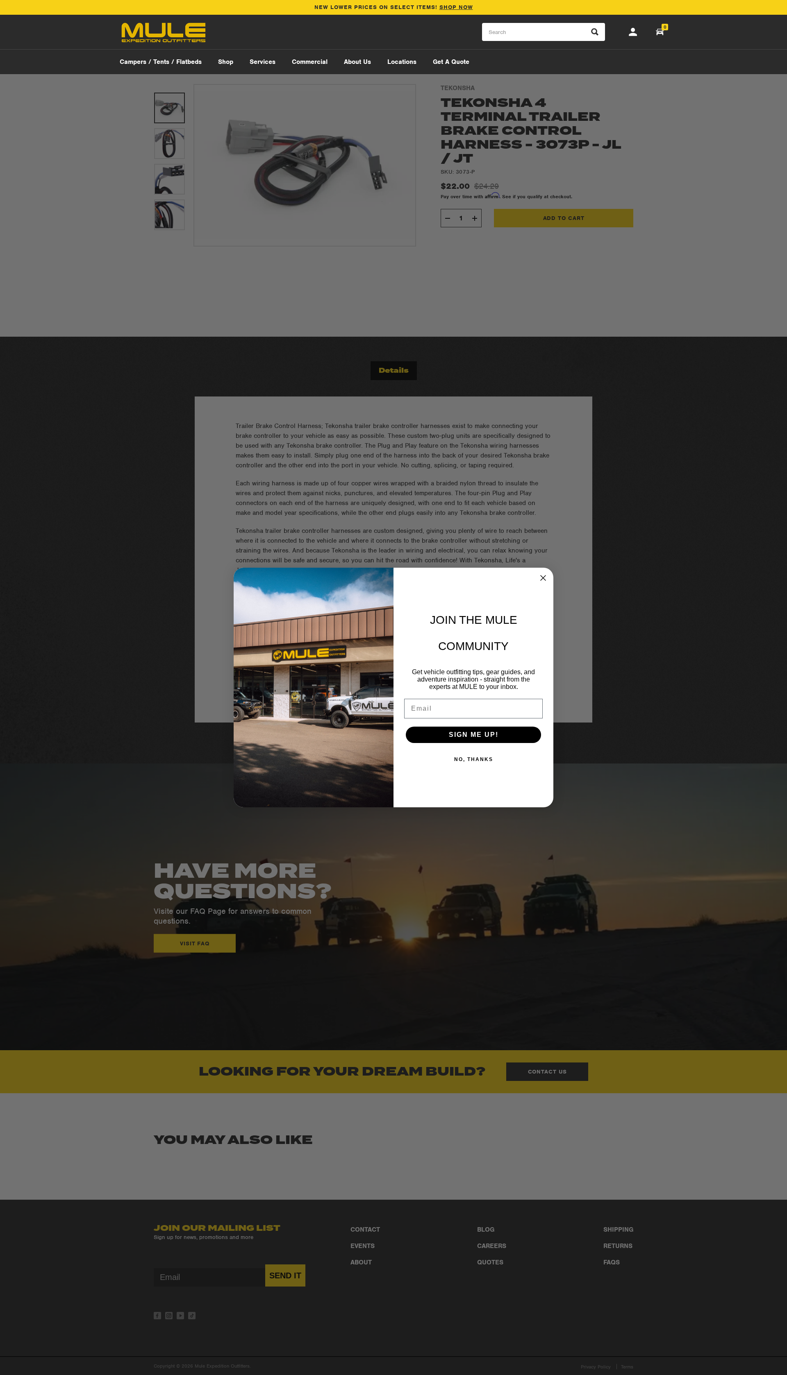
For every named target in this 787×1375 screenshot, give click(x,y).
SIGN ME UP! (473, 734)
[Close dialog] (543, 578)
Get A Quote (451, 62)
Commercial (310, 62)
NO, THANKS (473, 759)
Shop (225, 62)
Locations (401, 62)
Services (262, 62)
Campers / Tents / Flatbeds (161, 62)
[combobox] (543, 32)
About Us (357, 62)
